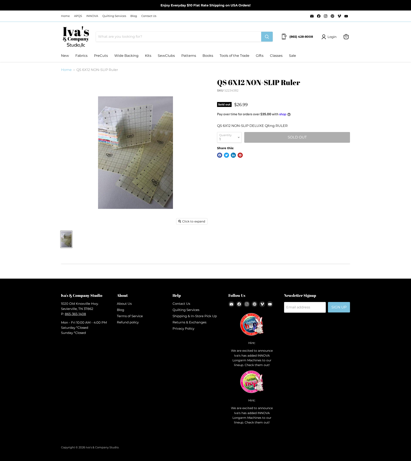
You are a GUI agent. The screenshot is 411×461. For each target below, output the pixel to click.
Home (65, 16)
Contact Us (148, 16)
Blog (133, 16)
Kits (148, 56)
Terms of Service (130, 316)
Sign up (339, 307)
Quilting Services (114, 16)
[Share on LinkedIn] (233, 155)
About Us (124, 304)
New (65, 56)
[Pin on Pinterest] (240, 155)
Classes (276, 56)
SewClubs (166, 56)
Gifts (260, 56)
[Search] (267, 37)
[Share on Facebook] (219, 155)
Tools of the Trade (234, 56)
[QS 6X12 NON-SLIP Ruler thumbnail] (66, 239)
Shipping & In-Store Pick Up (195, 316)
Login (332, 37)
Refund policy (128, 322)
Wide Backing (126, 56)
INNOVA (92, 16)
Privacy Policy (183, 328)
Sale (292, 56)
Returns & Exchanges (189, 322)
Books (208, 56)
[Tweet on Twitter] (226, 155)
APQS (78, 16)
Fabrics (81, 56)
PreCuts (101, 56)
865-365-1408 (75, 314)
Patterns (188, 56)
